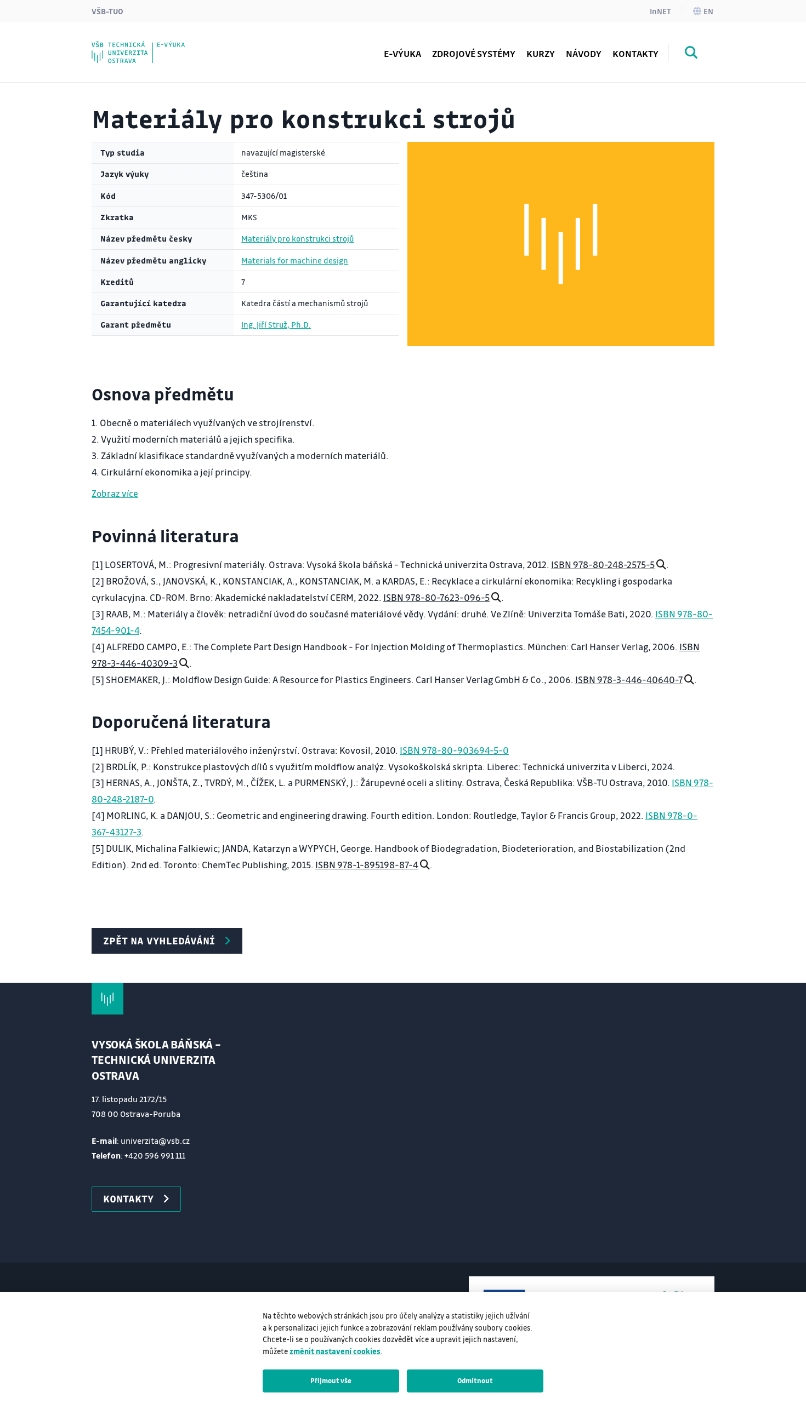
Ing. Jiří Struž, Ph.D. (276, 324)
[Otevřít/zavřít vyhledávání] (691, 54)
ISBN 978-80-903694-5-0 (454, 750)
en (708, 11)
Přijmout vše (330, 1380)
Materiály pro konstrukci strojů (297, 238)
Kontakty (635, 53)
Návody (583, 53)
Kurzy (540, 53)
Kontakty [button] (128, 1199)
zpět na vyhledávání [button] (159, 941)
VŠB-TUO (107, 11)
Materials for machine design (294, 260)
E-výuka (402, 53)
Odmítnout (475, 1380)
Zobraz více (115, 493)
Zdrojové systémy (473, 53)
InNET (660, 11)
